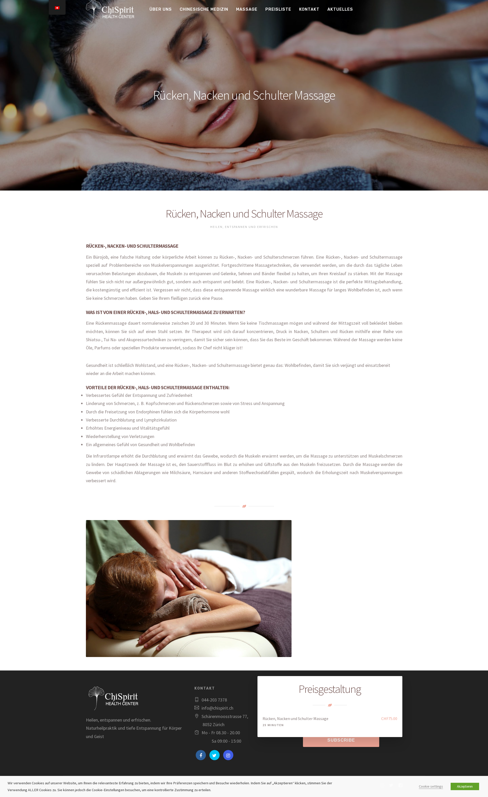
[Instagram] (228, 755)
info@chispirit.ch (217, 708)
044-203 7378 (214, 700)
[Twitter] (214, 755)
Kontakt (309, 9)
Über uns (160, 9)
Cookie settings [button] (431, 786)
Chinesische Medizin (204, 9)
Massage (246, 9)
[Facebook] (201, 755)
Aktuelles (340, 9)
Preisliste (278, 9)
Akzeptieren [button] (465, 786)
